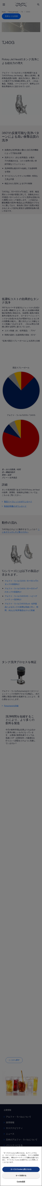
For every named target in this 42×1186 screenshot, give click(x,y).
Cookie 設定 (21, 1181)
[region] (21, 1166)
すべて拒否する (21, 1175)
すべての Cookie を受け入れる (21, 1169)
